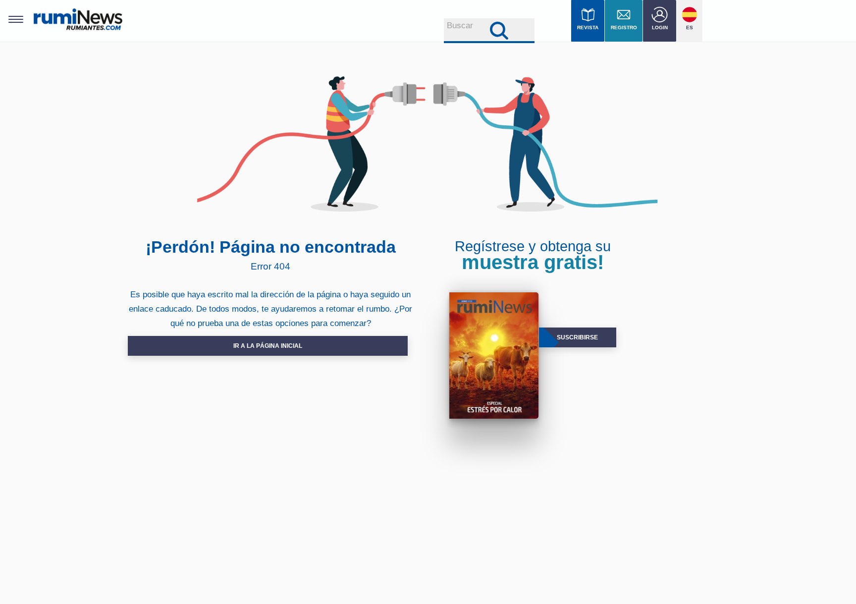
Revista (587, 27)
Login (660, 27)
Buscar (460, 25)
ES (689, 27)
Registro (624, 27)
